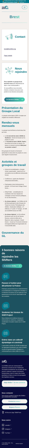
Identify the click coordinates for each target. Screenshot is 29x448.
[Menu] (24, 7)
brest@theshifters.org (10, 49)
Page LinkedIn (8, 55)
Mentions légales (19, 443)
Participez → (22, 2)
